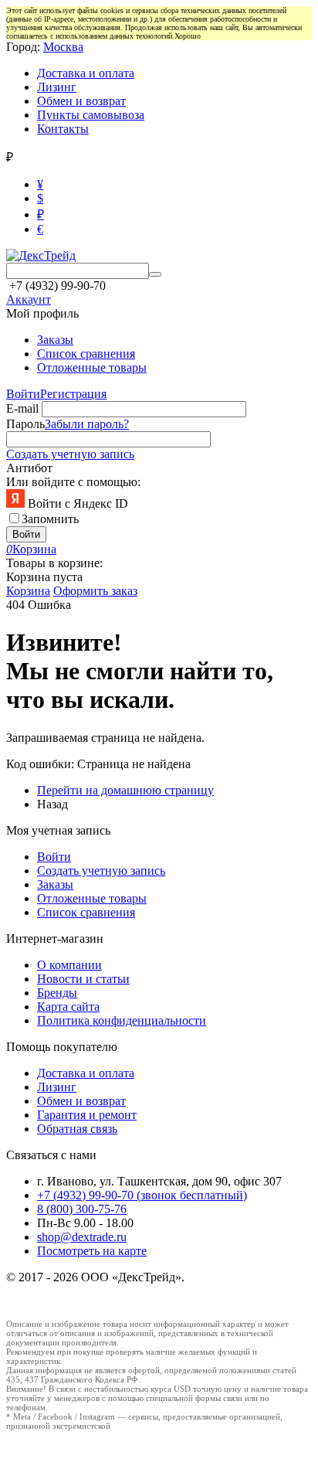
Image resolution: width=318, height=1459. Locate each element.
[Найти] (155, 274)
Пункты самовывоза (90, 114)
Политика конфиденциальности (121, 1020)
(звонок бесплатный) (142, 1195)
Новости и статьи (83, 978)
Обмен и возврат (81, 100)
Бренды (57, 992)
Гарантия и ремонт (87, 1114)
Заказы (55, 339)
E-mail (22, 408)
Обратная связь (77, 1128)
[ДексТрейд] (41, 255)
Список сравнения (86, 353)
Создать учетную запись (70, 454)
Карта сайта (68, 1006)
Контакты (63, 128)
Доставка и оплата (85, 73)
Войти (23, 393)
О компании (69, 964)
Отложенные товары (92, 367)
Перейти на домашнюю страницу (125, 790)
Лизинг (56, 87)
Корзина (28, 590)
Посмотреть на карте (92, 1250)
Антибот (29, 467)
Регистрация (73, 393)
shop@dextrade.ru (82, 1236)
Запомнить (50, 518)
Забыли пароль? (87, 423)
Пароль (25, 423)
